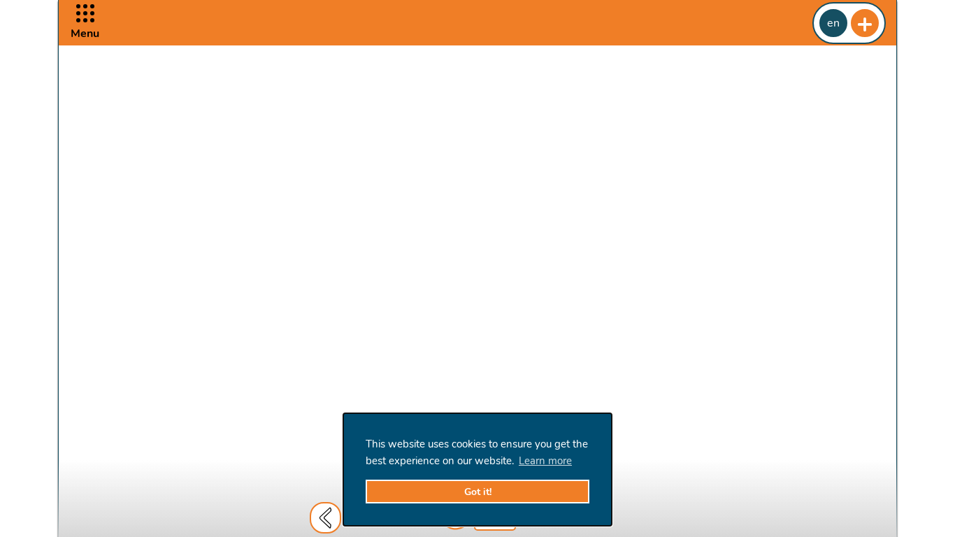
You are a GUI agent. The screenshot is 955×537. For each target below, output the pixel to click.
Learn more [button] (545, 461)
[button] (85, 22)
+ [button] (864, 23)
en (833, 23)
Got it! (477, 492)
